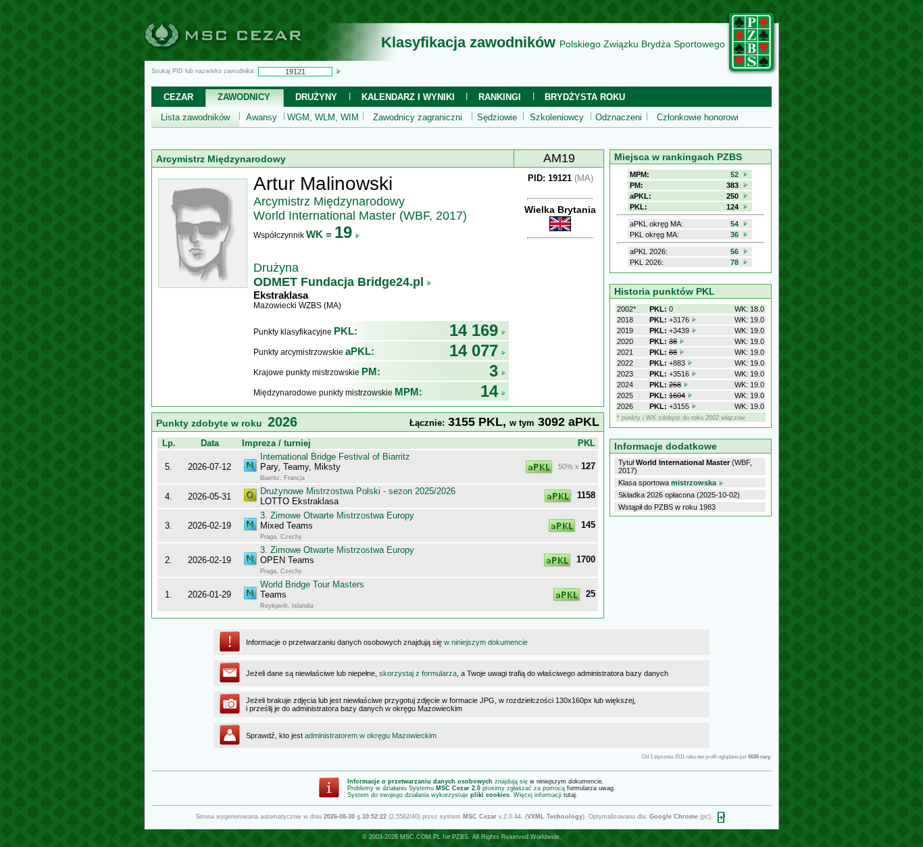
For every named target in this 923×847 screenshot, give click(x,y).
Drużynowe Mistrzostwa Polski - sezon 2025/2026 (357, 491)
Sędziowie (497, 117)
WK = (329, 234)
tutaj (570, 795)
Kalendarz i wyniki (408, 97)
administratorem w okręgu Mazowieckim (370, 735)
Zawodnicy (244, 97)
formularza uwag (590, 788)
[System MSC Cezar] (245, 57)
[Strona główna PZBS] (752, 72)
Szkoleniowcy (557, 117)
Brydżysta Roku (585, 97)
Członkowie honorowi (698, 117)
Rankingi (499, 97)
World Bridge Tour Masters (312, 584)
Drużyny (316, 97)
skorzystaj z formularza (418, 673)
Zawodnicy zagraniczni (417, 117)
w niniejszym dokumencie (486, 642)
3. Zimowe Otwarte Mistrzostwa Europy (337, 515)
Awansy (261, 117)
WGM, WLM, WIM (323, 117)
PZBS (460, 836)
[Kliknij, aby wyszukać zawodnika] (338, 71)
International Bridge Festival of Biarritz (335, 457)
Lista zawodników (195, 117)
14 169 (473, 330)
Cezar (178, 97)
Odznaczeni (618, 117)
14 (489, 391)
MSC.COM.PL (420, 836)
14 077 (473, 350)
